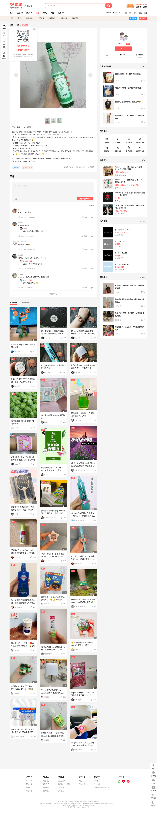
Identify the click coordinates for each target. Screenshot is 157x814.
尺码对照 (106, 142)
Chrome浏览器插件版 (101, 787)
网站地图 (29, 791)
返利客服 (46, 787)
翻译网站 (106, 151)
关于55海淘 (30, 781)
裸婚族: (25, 229)
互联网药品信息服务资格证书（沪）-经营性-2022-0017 (100, 803)
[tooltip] (23, 44)
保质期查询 (117, 151)
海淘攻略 (29, 18)
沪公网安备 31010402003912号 (78, 807)
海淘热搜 (82, 784)
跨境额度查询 (140, 151)
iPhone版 (97, 784)
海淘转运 (64, 18)
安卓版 (96, 781)
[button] (29, 5)
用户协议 (29, 787)
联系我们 (46, 784)
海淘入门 (82, 781)
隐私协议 (29, 784)
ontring (20, 223)
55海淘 (16, 6)
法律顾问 (46, 791)
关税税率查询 (140, 142)
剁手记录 (41, 18)
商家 (28, 13)
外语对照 (129, 151)
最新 (19, 18)
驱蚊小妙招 (64, 63)
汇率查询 (129, 142)
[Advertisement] (123, 357)
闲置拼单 (52, 18)
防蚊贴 (17, 167)
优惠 (19, 13)
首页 (11, 25)
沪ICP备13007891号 (46, 803)
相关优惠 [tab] (25, 302)
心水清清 (21, 255)
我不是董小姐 (22, 242)
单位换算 (118, 142)
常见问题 (46, 781)
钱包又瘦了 (21, 274)
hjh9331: (26, 261)
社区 (11, 18)
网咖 (19, 209)
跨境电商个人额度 (63, 784)
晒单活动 (75, 18)
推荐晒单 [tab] (13, 302)
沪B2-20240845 (76, 803)
